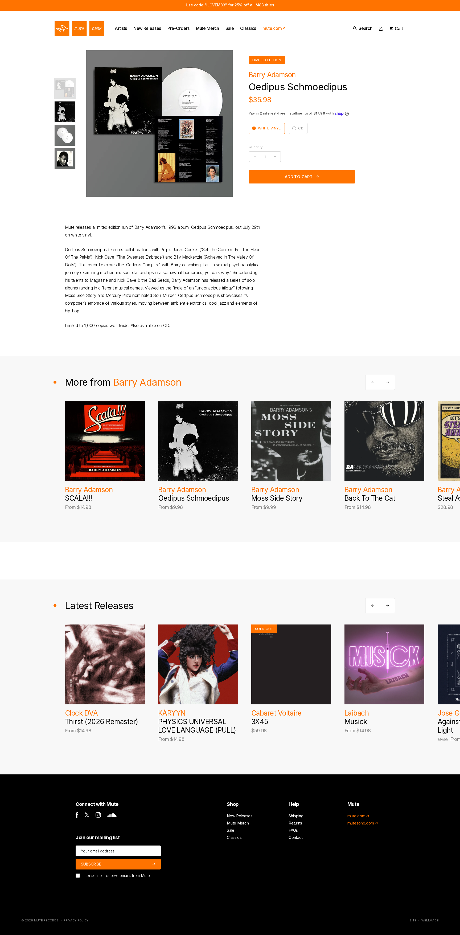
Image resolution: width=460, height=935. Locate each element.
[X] (87, 815)
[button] (362, 28)
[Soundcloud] (112, 815)
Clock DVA (81, 713)
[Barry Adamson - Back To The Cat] (384, 441)
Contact (296, 837)
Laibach (356, 713)
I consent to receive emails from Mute (116, 875)
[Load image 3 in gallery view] (65, 135)
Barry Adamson (272, 75)
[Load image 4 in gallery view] (65, 158)
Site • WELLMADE (424, 920)
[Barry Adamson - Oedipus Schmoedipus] (198, 441)
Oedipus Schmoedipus (193, 498)
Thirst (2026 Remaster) (101, 721)
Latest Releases (99, 605)
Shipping (296, 815)
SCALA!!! (78, 498)
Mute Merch (238, 823)
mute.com (356, 815)
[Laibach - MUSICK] (384, 664)
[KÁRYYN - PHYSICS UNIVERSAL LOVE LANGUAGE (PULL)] (198, 664)
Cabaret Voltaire (276, 713)
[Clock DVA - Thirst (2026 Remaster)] (105, 664)
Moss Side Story (276, 498)
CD (300, 128)
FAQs (293, 830)
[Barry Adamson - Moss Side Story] (291, 441)
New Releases (239, 815)
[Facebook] (77, 816)
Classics (234, 837)
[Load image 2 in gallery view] (65, 112)
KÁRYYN (172, 713)
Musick (355, 721)
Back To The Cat (369, 498)
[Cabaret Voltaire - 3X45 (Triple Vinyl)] (291, 664)
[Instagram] (98, 816)
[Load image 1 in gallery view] (65, 88)
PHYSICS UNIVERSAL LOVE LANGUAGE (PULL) (197, 725)
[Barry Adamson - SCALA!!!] (105, 441)
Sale (230, 830)
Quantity (255, 147)
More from (123, 382)
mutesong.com (360, 823)
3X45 (259, 721)
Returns (295, 823)
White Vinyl (269, 128)
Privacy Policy (76, 920)
